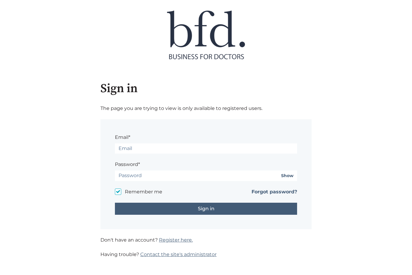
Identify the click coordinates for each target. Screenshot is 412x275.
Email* (122, 137)
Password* (127, 164)
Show (287, 175)
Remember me (143, 192)
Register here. (176, 240)
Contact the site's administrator (178, 254)
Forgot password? (274, 192)
